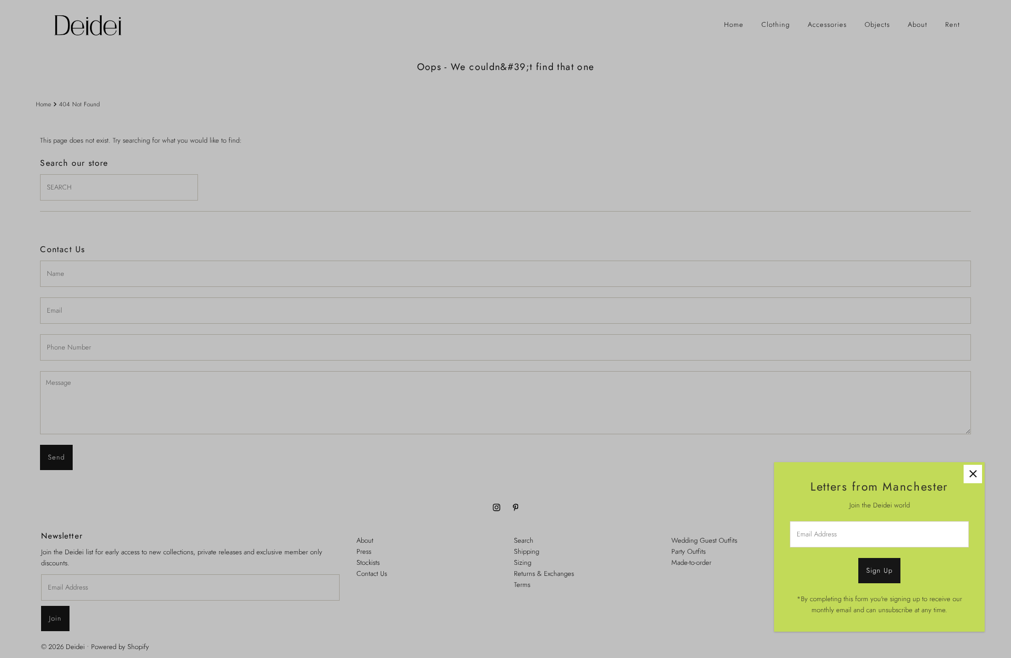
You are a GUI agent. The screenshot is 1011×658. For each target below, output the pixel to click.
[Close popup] (973, 474)
